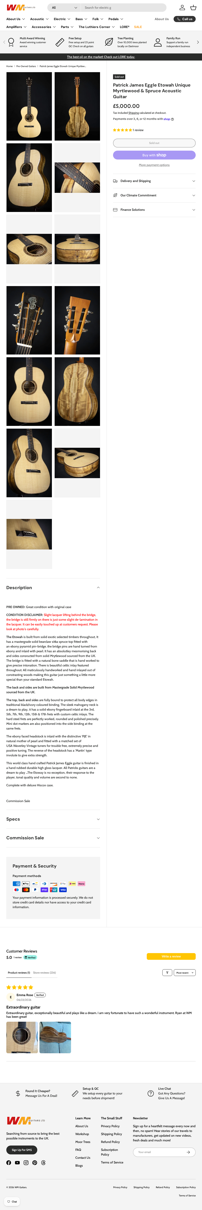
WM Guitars (20, 1187)
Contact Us (82, 1158)
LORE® (124, 27)
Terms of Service (112, 1162)
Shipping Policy (111, 1134)
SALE (138, 27)
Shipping (133, 113)
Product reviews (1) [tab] (19, 972)
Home (9, 66)
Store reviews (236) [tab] (44, 972)
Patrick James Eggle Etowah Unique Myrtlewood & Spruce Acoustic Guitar (63, 66)
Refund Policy (110, 1142)
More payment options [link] (154, 165)
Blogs (79, 1165)
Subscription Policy (186, 1187)
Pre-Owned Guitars (26, 66)
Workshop (82, 1134)
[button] (193, 7)
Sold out (154, 143)
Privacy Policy (110, 1126)
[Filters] (167, 972)
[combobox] (106, 7)
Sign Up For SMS (22, 1150)
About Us (162, 19)
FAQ (78, 1150)
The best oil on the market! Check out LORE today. (101, 57)
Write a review (171, 956)
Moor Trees (82, 1142)
